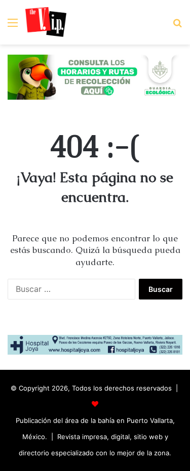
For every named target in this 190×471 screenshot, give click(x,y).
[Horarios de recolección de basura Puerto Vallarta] (95, 76)
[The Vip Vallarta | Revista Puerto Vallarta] (45, 22)
